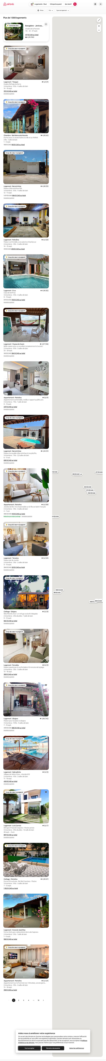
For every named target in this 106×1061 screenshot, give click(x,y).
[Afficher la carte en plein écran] (99, 20)
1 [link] (13, 1000)
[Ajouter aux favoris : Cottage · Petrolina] (46, 845)
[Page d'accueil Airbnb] (8, 4)
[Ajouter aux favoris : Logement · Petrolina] (46, 206)
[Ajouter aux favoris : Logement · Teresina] (46, 524)
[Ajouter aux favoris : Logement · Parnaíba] (46, 631)
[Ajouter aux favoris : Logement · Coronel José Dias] (46, 896)
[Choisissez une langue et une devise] (95, 4)
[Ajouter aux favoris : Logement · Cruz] (46, 257)
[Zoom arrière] (99, 26)
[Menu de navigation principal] (101, 4)
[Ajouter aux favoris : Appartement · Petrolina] (46, 364)
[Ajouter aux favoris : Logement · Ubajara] (46, 685)
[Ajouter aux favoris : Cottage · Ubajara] (46, 578)
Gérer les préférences (76, 1048)
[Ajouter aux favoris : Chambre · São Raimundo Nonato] (46, 102)
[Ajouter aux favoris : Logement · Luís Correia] (46, 792)
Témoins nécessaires (53, 1048)
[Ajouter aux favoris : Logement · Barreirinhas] (46, 152)
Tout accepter (29, 1048)
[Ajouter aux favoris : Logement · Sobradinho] (46, 738)
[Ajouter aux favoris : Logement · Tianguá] (46, 48)
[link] (9, 1000)
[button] (31, 35)
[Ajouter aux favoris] (46, 24)
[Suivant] (43, 1000)
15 (38, 1000)
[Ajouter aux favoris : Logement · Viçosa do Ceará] (46, 310)
